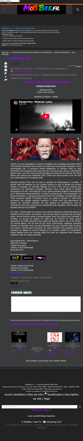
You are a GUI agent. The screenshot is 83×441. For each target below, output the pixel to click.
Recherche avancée (42, 410)
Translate (13, 2)
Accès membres (14, 394)
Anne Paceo (36, 354)
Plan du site (35, 394)
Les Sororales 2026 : (18, 351)
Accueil (5, 52)
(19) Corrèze (31, 361)
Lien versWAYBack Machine (41, 416)
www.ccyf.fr (16, 272)
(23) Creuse (43, 361)
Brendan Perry (50, 75)
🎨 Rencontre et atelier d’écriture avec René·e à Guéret (53, 352)
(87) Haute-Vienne (58, 361)
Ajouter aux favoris (23, 71)
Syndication (55, 394)
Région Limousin (61, 52)
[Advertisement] (41, 19)
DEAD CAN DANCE (68, 75)
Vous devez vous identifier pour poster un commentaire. (45, 314)
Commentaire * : (15, 295)
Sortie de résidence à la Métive (71, 352)
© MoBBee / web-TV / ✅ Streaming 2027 (41, 422)
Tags (47, 398)
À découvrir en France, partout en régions (31, 52)
